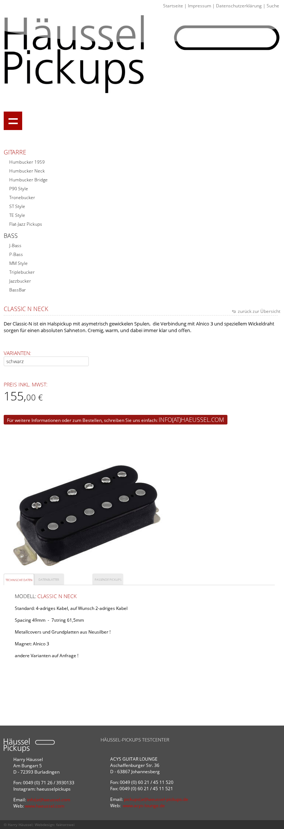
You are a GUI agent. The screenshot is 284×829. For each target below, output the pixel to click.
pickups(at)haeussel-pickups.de (156, 799)
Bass (11, 236)
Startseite (173, 6)
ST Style (17, 206)
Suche (273, 6)
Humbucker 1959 (27, 162)
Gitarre (15, 152)
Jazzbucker (20, 281)
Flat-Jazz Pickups (25, 224)
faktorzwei (65, 824)
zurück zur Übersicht (258, 311)
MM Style (18, 263)
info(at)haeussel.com (191, 420)
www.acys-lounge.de (144, 805)
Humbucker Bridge (28, 180)
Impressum (199, 6)
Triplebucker (22, 272)
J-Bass (15, 245)
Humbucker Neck (27, 171)
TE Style (17, 215)
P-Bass (16, 254)
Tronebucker (22, 197)
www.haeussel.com (44, 806)
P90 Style (18, 188)
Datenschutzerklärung (239, 6)
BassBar (17, 290)
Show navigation (13, 121)
